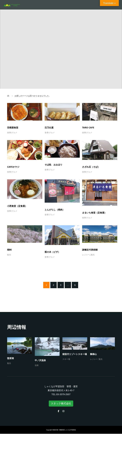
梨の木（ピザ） (52, 251)
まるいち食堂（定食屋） (94, 212)
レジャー (86, 255)
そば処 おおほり (53, 164)
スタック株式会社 (61, 403)
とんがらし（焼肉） (55, 209)
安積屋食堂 (12, 127)
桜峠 (9, 249)
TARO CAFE (88, 127)
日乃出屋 (49, 127)
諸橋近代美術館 (90, 249)
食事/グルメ (12, 132)
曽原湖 (10, 358)
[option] (62, 352)
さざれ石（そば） (91, 166)
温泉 (37, 365)
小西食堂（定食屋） (17, 205)
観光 (9, 255)
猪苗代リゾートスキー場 (74, 354)
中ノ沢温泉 (40, 360)
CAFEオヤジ (13, 166)
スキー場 (66, 359)
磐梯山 (93, 354)
